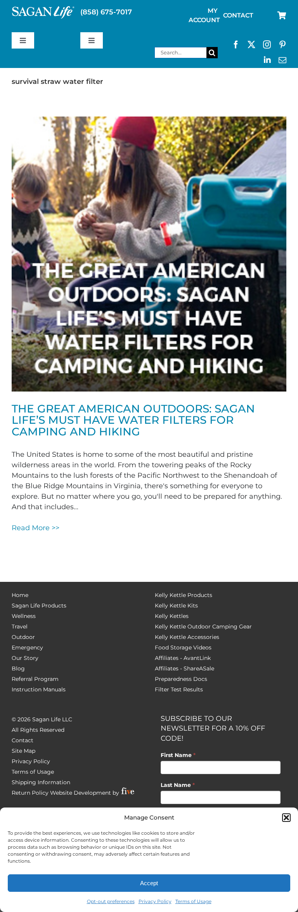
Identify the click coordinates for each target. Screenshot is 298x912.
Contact (22, 740)
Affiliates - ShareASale (184, 668)
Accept (149, 883)
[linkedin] (267, 60)
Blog (18, 668)
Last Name (178, 784)
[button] (286, 817)
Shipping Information (41, 782)
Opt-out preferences (111, 901)
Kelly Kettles (172, 616)
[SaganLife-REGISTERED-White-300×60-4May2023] (43, 9)
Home (20, 595)
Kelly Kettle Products (183, 595)
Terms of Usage (193, 901)
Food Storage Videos (183, 647)
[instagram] (267, 45)
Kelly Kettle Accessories (187, 637)
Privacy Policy (155, 901)
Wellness (24, 616)
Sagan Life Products (39, 605)
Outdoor (23, 637)
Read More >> (35, 528)
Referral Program (35, 678)
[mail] (282, 60)
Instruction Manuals (39, 689)
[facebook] (236, 45)
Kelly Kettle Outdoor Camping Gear (203, 626)
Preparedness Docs (181, 678)
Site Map (23, 750)
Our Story (25, 657)
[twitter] (251, 45)
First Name (178, 755)
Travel (20, 626)
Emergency (27, 647)
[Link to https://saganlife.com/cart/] (281, 15)
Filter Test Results (179, 689)
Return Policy (30, 792)
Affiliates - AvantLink (183, 657)
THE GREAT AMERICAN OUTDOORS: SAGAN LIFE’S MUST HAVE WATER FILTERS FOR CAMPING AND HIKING (133, 420)
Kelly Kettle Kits (176, 605)
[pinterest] (282, 45)
